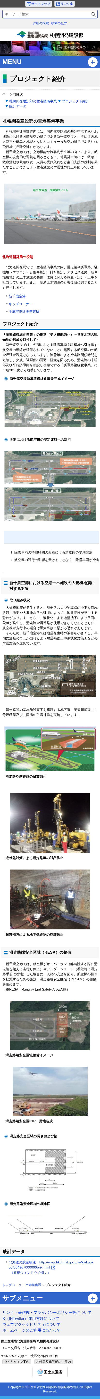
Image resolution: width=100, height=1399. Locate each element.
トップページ (11, 1285)
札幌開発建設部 (50, 37)
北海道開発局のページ (79, 47)
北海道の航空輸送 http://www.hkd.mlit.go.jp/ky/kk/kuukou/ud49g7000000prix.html (51, 1267)
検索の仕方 (59, 23)
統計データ (17, 106)
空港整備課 (33, 1285)
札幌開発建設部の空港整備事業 (33, 101)
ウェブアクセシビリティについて (31, 1324)
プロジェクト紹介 (75, 101)
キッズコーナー (21, 304)
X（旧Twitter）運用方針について (30, 1318)
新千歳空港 (17, 296)
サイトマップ (40, 4)
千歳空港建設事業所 (24, 311)
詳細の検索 (41, 23)
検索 (93, 14)
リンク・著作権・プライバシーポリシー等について (47, 1312)
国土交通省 (50, 1372)
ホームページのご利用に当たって (31, 1330)
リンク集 (66, 4)
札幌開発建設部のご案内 (53, 1362)
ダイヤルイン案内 (16, 1362)
